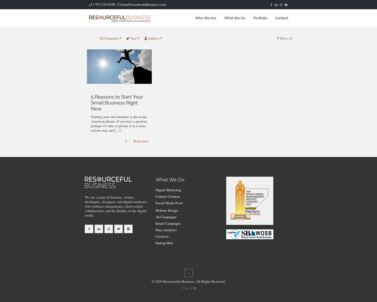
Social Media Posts (169, 202)
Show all (286, 38)
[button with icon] (89, 229)
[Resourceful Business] (120, 18)
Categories (111, 38)
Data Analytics (166, 229)
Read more (141, 141)
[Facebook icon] (271, 5)
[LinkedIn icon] (276, 5)
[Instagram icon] (281, 5)
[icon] (286, 5)
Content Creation (168, 196)
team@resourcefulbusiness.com (143, 4)
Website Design (167, 210)
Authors (153, 38)
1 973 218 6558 (104, 4)
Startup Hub (164, 242)
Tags (133, 38)
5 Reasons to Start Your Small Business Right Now (117, 103)
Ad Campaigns (166, 216)
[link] (108, 182)
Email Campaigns (168, 223)
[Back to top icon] (188, 273)
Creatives (162, 236)
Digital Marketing (168, 189)
